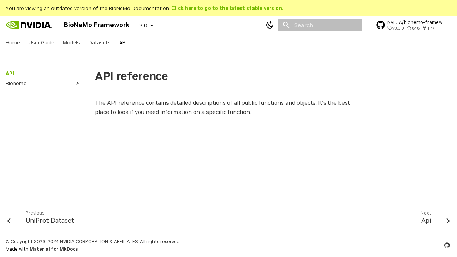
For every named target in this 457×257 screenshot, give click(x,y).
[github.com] (447, 245)
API (123, 42)
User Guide (41, 42)
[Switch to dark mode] (270, 25)
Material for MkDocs (54, 249)
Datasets (100, 42)
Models (71, 42)
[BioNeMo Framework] (29, 25)
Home (13, 42)
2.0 (143, 25)
